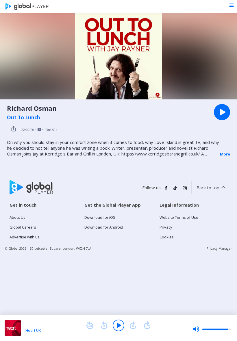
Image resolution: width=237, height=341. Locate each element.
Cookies (167, 237)
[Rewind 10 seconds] (104, 325)
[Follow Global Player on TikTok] (175, 190)
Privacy (166, 227)
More (225, 154)
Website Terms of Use (179, 217)
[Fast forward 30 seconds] (133, 325)
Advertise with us (25, 237)
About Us (17, 217)
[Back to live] (147, 325)
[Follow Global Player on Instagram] (185, 190)
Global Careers (23, 227)
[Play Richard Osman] (222, 112)
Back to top (208, 187)
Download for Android (103, 227)
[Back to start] (89, 325)
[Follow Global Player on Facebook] (166, 190)
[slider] (212, 329)
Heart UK (33, 330)
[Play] (118, 325)
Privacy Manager (219, 248)
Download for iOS (99, 217)
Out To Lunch (23, 117)
